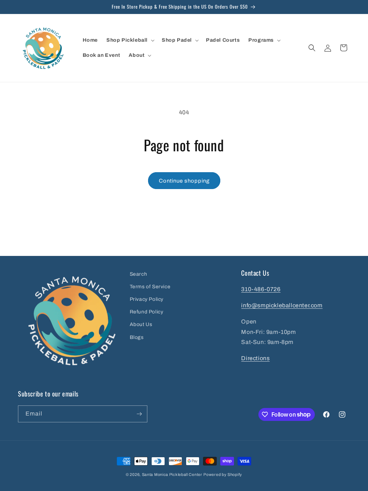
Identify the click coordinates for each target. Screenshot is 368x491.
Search (138, 274)
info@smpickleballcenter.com (281, 305)
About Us (141, 324)
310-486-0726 (260, 289)
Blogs (137, 337)
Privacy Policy (147, 299)
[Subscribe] (139, 413)
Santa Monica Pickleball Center (172, 474)
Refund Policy (147, 312)
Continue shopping (184, 181)
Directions (255, 358)
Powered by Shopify (222, 474)
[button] (129, 40)
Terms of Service (150, 286)
